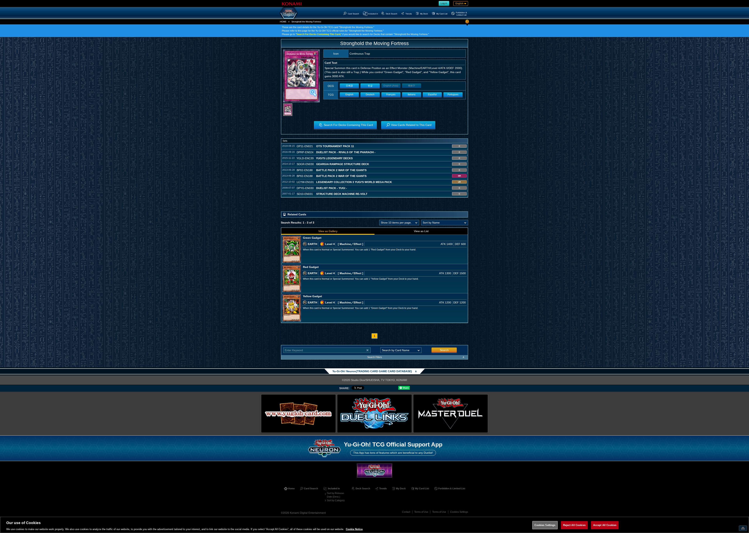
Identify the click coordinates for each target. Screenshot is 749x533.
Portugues (452, 94)
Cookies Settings (459, 512)
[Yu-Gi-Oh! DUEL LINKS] (374, 413)
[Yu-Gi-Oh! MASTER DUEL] (450, 413)
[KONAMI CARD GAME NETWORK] (374, 470)
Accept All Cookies (604, 524)
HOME (283, 21)
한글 (370, 85)
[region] (374, 525)
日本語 (349, 85)
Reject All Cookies (574, 524)
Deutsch (370, 94)
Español (432, 94)
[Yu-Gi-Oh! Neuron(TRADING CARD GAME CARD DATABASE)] (288, 13)
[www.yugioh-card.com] (298, 413)
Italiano (411, 94)
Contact (406, 512)
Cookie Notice (354, 529)
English (349, 94)
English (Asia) (390, 85)
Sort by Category (336, 500)
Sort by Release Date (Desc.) (335, 495)
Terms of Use (421, 512)
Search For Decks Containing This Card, (318, 34)
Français (390, 94)
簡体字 (411, 85)
